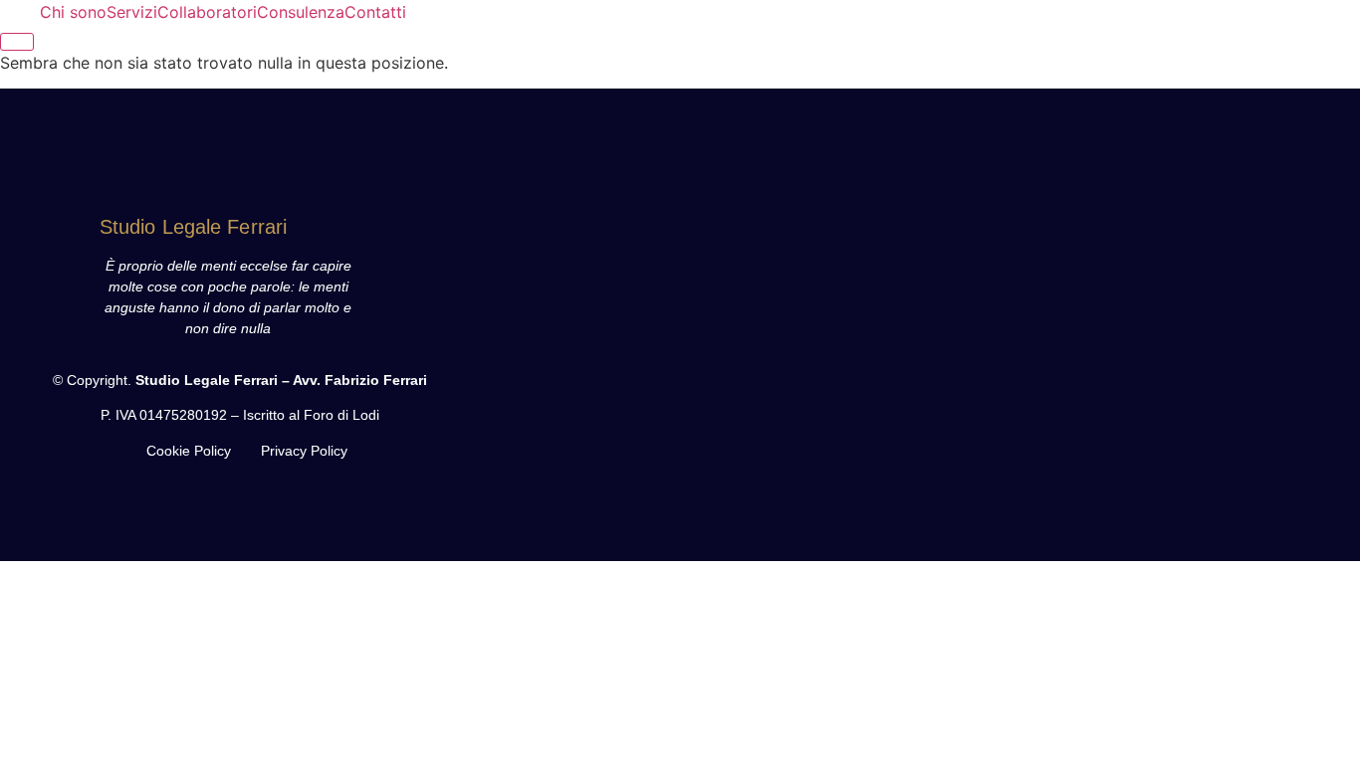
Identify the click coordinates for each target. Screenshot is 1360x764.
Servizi (132, 12)
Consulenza (300, 12)
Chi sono (73, 12)
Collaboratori (207, 12)
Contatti (375, 12)
